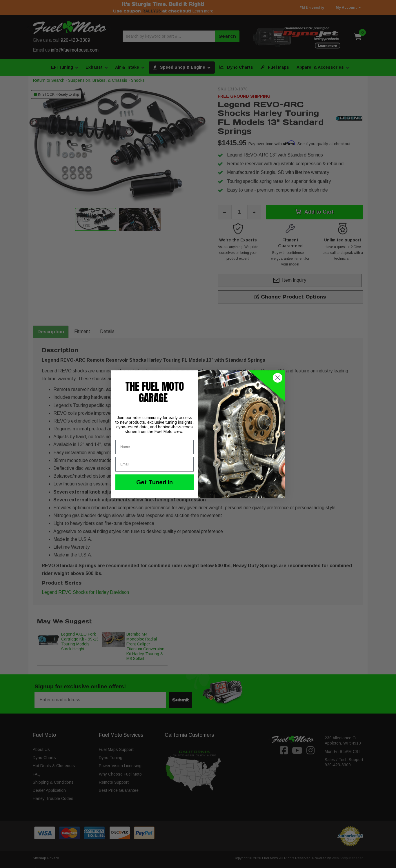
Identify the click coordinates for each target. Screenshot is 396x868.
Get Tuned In (154, 482)
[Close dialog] (278, 378)
